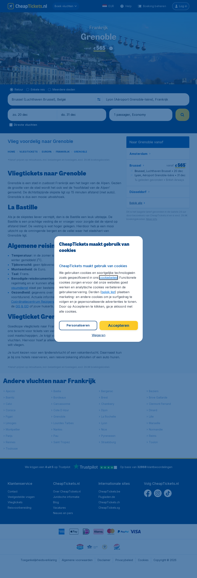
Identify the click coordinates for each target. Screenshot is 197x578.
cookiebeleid (108, 277)
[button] (98, 335)
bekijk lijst (108, 292)
